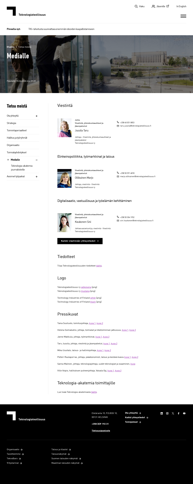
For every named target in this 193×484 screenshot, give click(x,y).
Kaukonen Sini (83, 222)
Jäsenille (160, 6)
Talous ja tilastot (59, 449)
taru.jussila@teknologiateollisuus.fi (135, 126)
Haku (141, 6)
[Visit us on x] (173, 413)
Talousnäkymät (58, 454)
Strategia (11, 123)
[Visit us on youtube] (184, 413)
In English (181, 6)
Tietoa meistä (24, 47)
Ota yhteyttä (12, 116)
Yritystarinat (13, 463)
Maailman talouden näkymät (65, 463)
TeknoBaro (12, 458)
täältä (99, 266)
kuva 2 (100, 323)
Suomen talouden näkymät (64, 458)
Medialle (15, 160)
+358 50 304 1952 (127, 217)
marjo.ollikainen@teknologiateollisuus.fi (137, 176)
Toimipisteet (131, 422)
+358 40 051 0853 (127, 123)
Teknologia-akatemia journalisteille (21, 168)
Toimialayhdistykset (16, 152)
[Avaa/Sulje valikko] (183, 16)
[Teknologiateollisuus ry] (26, 11)
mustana (85, 291)
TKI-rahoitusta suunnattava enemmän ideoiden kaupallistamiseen (61, 29)
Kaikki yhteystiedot (135, 417)
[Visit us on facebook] (179, 413)
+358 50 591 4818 (127, 173)
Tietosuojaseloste (101, 431)
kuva (133, 364)
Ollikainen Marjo (84, 178)
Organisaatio (13, 145)
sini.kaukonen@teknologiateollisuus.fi (136, 221)
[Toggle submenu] (36, 116)
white (93, 298)
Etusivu (10, 47)
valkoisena (86, 287)
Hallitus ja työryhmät (17, 138)
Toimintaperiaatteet (17, 130)
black (93, 302)
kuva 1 (92, 323)
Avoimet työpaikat (16, 176)
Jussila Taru (81, 130)
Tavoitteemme (13, 454)
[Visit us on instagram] (167, 413)
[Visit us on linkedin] (162, 413)
